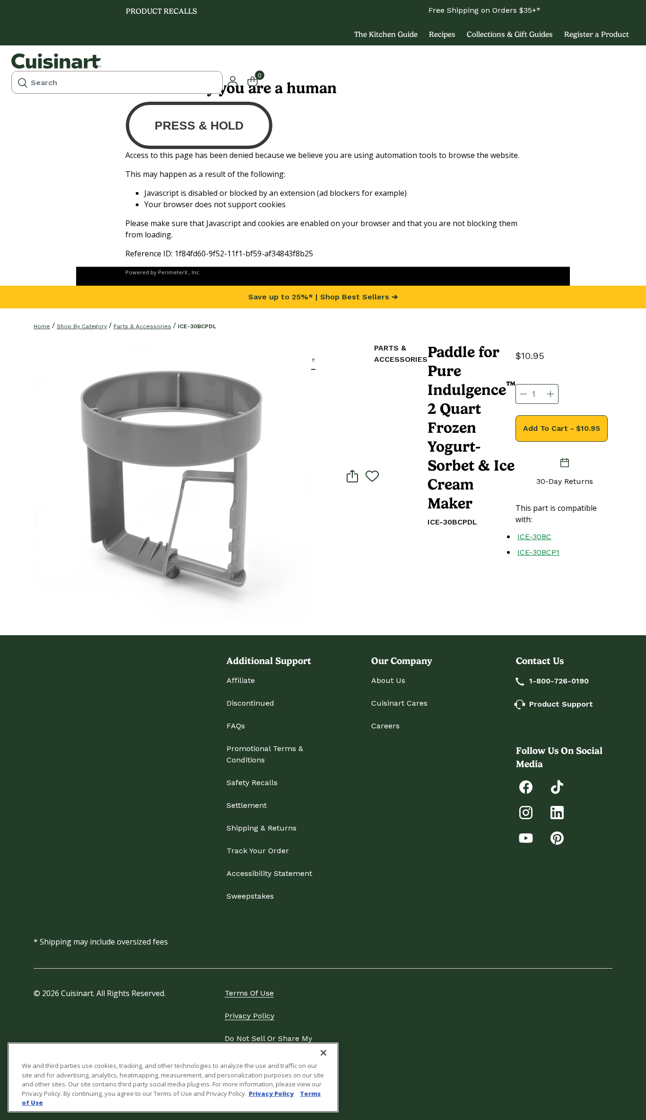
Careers (385, 725)
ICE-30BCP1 (538, 552)
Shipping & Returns (262, 827)
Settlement (247, 805)
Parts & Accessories (142, 326)
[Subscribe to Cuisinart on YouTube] (526, 837)
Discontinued (250, 703)
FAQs (236, 725)
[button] (313, 360)
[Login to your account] (233, 80)
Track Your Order (258, 850)
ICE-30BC (534, 536)
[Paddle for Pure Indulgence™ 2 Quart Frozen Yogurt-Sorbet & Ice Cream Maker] (172, 481)
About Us (388, 680)
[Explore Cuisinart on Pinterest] (557, 837)
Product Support (561, 704)
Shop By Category (82, 326)
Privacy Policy (249, 1015)
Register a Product (596, 34)
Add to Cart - (561, 428)
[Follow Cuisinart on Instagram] (526, 811)
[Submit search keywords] (22, 82)
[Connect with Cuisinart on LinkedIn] (557, 811)
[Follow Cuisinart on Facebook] (526, 786)
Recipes (442, 34)
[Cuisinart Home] (56, 61)
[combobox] (117, 82)
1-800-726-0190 (559, 680)
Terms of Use (249, 993)
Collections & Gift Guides (510, 34)
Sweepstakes (250, 896)
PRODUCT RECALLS (161, 11)
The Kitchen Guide (386, 34)
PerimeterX (172, 272)
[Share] (352, 476)
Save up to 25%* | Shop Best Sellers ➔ (323, 296)
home (42, 326)
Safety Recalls (252, 782)
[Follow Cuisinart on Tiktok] (557, 786)
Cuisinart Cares (399, 703)
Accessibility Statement (269, 873)
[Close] (323, 1052)
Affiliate (241, 680)
